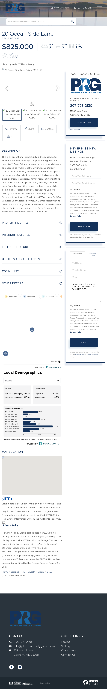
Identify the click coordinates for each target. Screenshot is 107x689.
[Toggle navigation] (99, 8)
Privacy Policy (10, 525)
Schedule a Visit (93, 254)
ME (23, 572)
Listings (15, 572)
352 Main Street (26, 652)
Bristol (41, 572)
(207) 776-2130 (61, 8)
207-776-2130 (81, 105)
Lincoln (31, 572)
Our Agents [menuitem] (68, 650)
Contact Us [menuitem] (68, 654)
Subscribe (84, 226)
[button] (72, 21)
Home (5, 572)
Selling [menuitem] (65, 646)
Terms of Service (92, 354)
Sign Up (88, 8)
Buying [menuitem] (65, 642)
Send (84, 342)
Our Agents (75, 129)
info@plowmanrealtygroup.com (34, 646)
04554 (50, 572)
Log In (79, 8)
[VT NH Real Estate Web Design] (90, 683)
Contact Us (84, 122)
